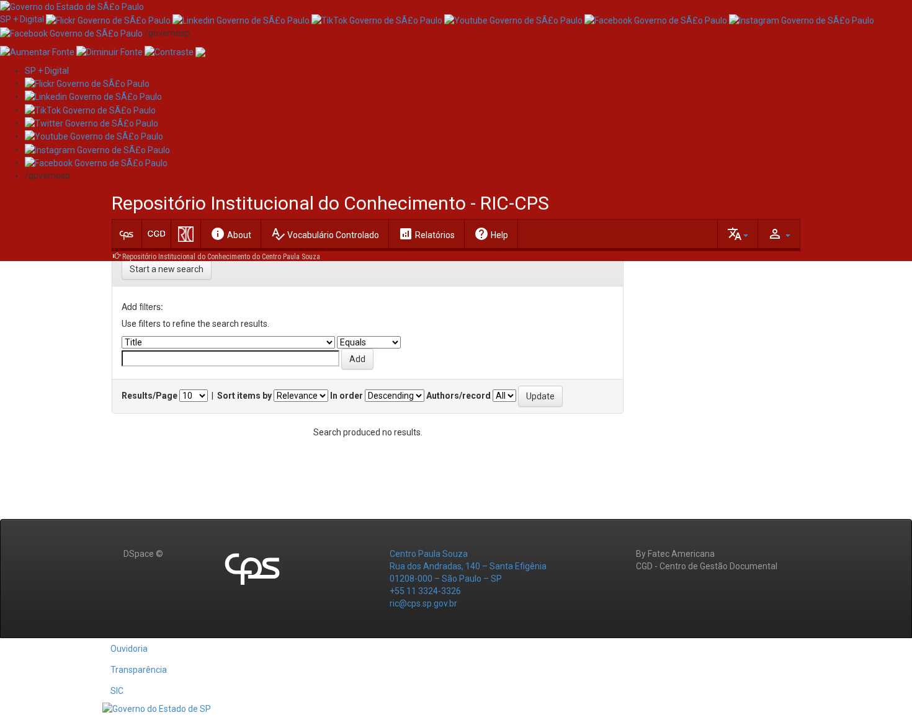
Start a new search (166, 269)
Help (491, 233)
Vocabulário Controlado (324, 233)
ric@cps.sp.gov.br (423, 603)
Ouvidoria (129, 649)
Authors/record (458, 396)
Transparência (138, 670)
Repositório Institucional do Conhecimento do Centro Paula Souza (221, 256)
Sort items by (244, 396)
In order (346, 396)
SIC (116, 691)
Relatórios (426, 233)
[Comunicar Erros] (200, 51)
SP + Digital (22, 19)
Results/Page (149, 396)
